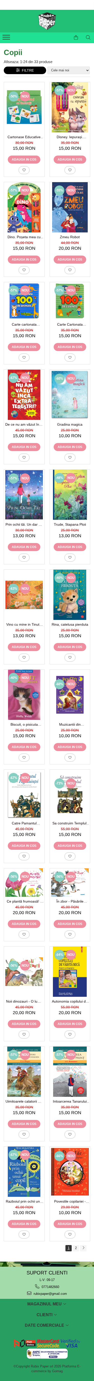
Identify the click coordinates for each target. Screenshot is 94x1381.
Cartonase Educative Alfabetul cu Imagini (24, 137)
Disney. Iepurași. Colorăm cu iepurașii (70, 137)
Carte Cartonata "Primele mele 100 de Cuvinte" (70, 324)
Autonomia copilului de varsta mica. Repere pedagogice (70, 1001)
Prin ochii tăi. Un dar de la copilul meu (24, 524)
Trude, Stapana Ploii (70, 524)
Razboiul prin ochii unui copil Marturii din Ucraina (24, 1201)
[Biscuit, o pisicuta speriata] (24, 695)
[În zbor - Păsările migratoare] (70, 882)
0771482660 (50, 1287)
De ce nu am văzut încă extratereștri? (24, 424)
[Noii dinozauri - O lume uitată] (24, 971)
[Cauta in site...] (88, 37)
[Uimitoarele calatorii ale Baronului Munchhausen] (24, 1072)
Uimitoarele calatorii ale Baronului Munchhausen (24, 1101)
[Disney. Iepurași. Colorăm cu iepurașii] (70, 107)
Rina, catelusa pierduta (70, 624)
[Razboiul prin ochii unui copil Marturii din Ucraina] (24, 1172)
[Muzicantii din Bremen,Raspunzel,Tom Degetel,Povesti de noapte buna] (70, 695)
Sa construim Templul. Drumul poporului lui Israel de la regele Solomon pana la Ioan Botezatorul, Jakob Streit (69, 823)
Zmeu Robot (70, 237)
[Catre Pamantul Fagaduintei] (24, 794)
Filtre (27, 70)
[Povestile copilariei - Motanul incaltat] (70, 1172)
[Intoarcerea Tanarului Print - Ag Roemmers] (70, 1072)
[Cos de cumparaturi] (75, 37)
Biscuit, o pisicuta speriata (24, 724)
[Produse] (7, 38)
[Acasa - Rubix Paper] (47, 21)
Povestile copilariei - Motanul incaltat (70, 1201)
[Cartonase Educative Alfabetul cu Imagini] (24, 107)
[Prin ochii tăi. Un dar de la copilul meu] (24, 494)
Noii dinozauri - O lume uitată (24, 1001)
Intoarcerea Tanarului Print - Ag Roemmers (70, 1101)
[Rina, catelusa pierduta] (70, 595)
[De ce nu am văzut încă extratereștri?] (24, 395)
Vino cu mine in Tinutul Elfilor (24, 624)
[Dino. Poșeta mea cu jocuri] (24, 207)
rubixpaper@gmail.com (50, 1294)
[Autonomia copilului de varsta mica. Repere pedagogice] (70, 972)
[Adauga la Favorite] (24, 170)
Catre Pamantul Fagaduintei (24, 823)
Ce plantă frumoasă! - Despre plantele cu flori (24, 901)
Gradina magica (69, 424)
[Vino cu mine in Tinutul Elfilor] (24, 594)
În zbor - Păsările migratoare (69, 901)
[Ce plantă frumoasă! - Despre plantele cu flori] (24, 882)
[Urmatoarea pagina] (83, 1248)
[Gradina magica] (70, 394)
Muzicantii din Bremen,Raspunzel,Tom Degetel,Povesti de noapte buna (70, 724)
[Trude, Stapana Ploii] (70, 495)
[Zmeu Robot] (70, 207)
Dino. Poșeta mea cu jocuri (24, 237)
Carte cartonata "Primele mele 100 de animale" (24, 324)
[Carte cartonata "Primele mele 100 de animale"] (24, 301)
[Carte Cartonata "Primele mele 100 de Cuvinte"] (70, 301)
